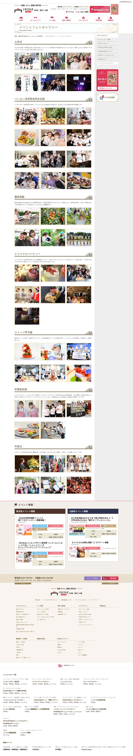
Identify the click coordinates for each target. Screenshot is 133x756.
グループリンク (61, 642)
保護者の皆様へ (41, 638)
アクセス (71, 12)
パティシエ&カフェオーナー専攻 (45, 617)
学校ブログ (80, 649)
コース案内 (40, 606)
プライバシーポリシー (81, 600)
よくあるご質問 (83, 12)
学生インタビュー (104, 43)
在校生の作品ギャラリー (105, 51)
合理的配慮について (66, 600)
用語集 (59, 644)
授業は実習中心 (20, 611)
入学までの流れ (20, 644)
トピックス (80, 644)
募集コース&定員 (20, 642)
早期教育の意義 (20, 628)
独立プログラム (20, 609)
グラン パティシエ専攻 (43, 609)
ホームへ (23, 583)
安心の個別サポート (21, 617)
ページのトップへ (110, 583)
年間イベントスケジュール (106, 55)
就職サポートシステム (63, 609)
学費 (17, 655)
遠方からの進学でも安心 (105, 47)
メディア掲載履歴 (82, 655)
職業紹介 (59, 647)
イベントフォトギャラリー (106, 63)
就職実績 (60, 611)
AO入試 (18, 647)
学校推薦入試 (19, 649)
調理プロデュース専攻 (42, 614)
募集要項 (110, 20)
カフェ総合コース (41, 619)
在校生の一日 (102, 59)
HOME (21, 20)
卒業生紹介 (99, 20)
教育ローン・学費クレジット (23, 657)
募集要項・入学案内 (21, 638)
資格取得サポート (62, 614)
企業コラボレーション (22, 622)
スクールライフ (83, 20)
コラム (79, 652)
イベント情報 (81, 642)
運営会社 (37, 600)
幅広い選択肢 (66, 20)
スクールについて (35, 20)
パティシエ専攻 (41, 611)
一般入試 (18, 652)
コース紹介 (52, 20)
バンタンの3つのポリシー (50, 600)
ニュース (80, 647)
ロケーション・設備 (104, 39)
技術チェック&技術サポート (23, 614)
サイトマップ (94, 600)
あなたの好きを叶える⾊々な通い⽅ (25, 631)
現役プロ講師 (19, 619)
